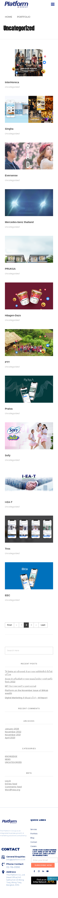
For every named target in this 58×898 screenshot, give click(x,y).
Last (43, 625)
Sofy (7, 455)
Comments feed (13, 786)
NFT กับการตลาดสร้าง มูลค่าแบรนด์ (20, 686)
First (9, 625)
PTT (7, 362)
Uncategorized (12, 87)
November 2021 (13, 734)
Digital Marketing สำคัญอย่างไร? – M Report (26, 697)
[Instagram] (39, 871)
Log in (8, 780)
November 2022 (13, 731)
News (7, 759)
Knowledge (11, 756)
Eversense (11, 175)
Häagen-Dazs (13, 315)
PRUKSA (10, 268)
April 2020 (10, 737)
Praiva (9, 408)
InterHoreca (12, 82)
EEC (7, 595)
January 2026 (12, 728)
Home (8, 17)
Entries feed (11, 783)
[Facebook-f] (34, 871)
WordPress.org (12, 789)
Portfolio (23, 17)
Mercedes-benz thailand (19, 222)
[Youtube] (47, 871)
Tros (7, 548)
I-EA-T (8, 502)
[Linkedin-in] (43, 871)
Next (36, 625)
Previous (16, 625)
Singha (9, 128)
